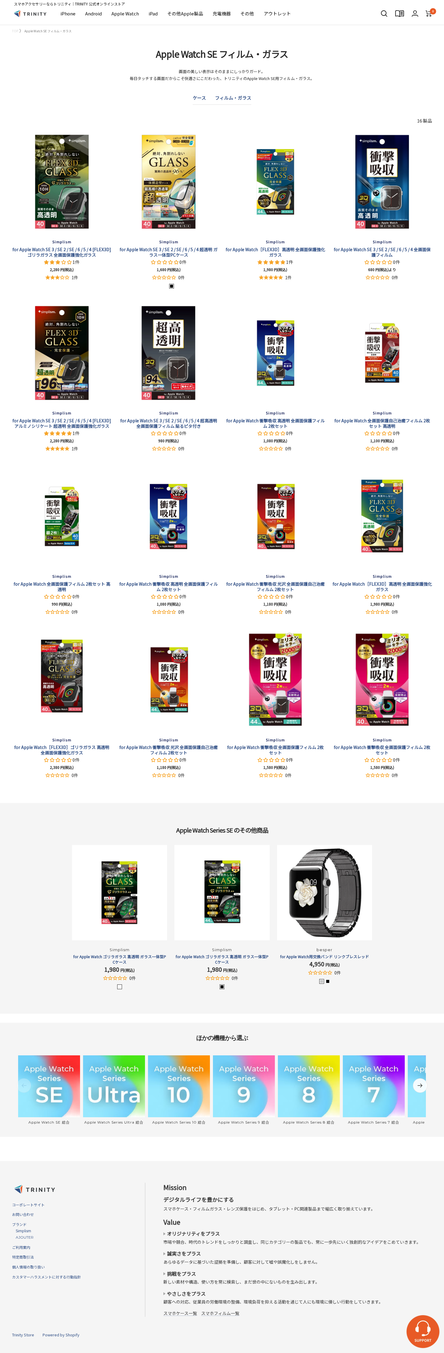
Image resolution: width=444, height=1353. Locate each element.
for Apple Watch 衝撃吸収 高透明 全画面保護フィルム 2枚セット (275, 423)
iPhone (68, 13)
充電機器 (222, 13)
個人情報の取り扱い (28, 1266)
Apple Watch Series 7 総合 (373, 1122)
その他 (247, 13)
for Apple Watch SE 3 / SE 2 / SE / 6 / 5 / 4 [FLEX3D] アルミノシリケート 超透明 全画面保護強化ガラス (61, 423)
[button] (58, 262)
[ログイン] (415, 13)
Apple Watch (125, 13)
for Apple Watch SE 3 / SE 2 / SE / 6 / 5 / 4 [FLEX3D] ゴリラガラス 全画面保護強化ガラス (61, 252)
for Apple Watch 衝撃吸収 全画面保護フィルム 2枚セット (275, 749)
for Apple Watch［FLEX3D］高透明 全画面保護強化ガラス (275, 252)
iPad (153, 13)
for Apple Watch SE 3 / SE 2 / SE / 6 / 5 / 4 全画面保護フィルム (382, 252)
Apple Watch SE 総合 (49, 1122)
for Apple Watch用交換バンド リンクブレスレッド (324, 956)
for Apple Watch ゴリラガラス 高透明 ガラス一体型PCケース (119, 959)
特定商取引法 (23, 1256)
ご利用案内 (21, 1247)
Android (93, 13)
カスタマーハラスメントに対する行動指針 (46, 1276)
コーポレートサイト (28, 1204)
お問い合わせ (23, 1214)
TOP (15, 31)
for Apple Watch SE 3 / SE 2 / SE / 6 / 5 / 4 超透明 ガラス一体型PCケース (168, 252)
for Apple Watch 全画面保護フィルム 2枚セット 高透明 (62, 586)
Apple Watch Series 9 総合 (243, 1122)
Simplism (21, 1230)
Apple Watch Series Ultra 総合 (113, 1122)
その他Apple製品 (185, 13)
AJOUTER (23, 1237)
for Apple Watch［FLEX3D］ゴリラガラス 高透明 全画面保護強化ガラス (61, 749)
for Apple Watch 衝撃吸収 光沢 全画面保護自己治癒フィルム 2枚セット (275, 586)
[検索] (384, 13)
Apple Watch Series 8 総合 (309, 1122)
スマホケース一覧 (180, 1313)
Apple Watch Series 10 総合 (179, 1122)
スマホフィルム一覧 (220, 1313)
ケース (199, 97)
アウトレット (277, 13)
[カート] (429, 14)
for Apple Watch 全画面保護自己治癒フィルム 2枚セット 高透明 (382, 423)
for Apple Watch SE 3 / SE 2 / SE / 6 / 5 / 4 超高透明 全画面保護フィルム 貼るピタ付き (168, 423)
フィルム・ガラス (233, 97)
